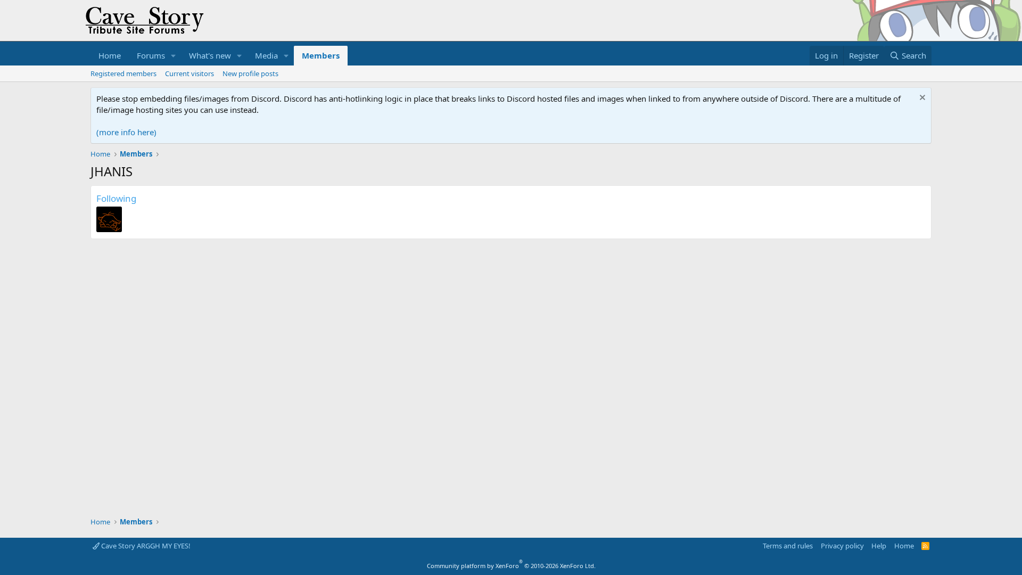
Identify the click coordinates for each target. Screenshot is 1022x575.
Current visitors (189, 73)
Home (109, 55)
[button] (173, 55)
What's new (210, 55)
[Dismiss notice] (921, 98)
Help (878, 546)
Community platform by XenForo (511, 566)
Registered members (123, 73)
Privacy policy (842, 546)
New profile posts (250, 73)
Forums (151, 55)
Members (321, 55)
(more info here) (126, 132)
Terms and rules (788, 546)
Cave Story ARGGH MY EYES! (145, 546)
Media (266, 55)
